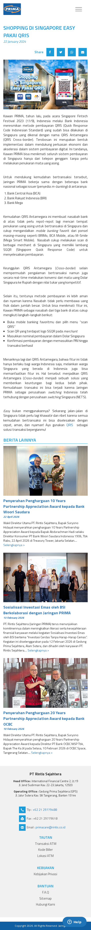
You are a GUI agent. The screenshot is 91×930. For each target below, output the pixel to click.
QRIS (70, 424)
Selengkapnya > (14, 545)
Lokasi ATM (45, 855)
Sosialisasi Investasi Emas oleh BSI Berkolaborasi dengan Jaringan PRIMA (37, 612)
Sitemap (45, 898)
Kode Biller (45, 849)
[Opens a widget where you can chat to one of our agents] (74, 922)
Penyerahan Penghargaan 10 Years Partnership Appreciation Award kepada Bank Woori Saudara (43, 508)
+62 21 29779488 (45, 809)
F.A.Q (45, 892)
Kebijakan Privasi (45, 874)
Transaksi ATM (45, 843)
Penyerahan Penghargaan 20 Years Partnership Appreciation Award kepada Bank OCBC (43, 720)
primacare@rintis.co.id (50, 827)
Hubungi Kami (45, 904)
